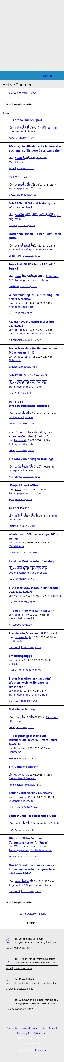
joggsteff (19, 614)
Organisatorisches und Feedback (28, 572)
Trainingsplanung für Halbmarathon (30, 850)
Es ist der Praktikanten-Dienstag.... (33, 561)
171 (20, 183)
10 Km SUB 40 (18, 177)
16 (40, 880)
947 (26, 126)
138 (20, 568)
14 (35, 275)
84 (35, 465)
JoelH (17, 515)
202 (26, 822)
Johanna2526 (16, 784)
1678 (49, 214)
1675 (28, 214)
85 (40, 465)
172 (26, 183)
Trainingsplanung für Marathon (28, 694)
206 (38, 157)
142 (44, 568)
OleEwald (14, 701)
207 (44, 157)
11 (19, 275)
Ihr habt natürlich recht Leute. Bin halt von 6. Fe (36, 983)
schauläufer (22, 881)
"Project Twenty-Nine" (24, 485)
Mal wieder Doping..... (23, 709)
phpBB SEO (40, 1050)
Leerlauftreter (23, 184)
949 (38, 126)
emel (11, 393)
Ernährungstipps (20, 656)
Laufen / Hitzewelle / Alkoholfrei (31, 793)
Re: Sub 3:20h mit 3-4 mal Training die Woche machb (36, 999)
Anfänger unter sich (21, 306)
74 (35, 716)
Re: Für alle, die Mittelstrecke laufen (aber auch (36, 959)
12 (24, 275)
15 (40, 275)
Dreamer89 (21, 303)
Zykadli (12, 168)
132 (32, 382)
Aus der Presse (19, 508)
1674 (20, 214)
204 (26, 157)
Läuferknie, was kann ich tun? (33, 611)
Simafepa (14, 366)
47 (35, 244)
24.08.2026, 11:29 (22, 948)
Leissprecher (15, 255)
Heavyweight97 (23, 797)
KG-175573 (14, 856)
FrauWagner (21, 774)
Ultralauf (14, 663)
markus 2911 (21, 660)
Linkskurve (14, 807)
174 (38, 183)
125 (26, 412)
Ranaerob (19, 542)
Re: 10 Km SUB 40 (24, 979)
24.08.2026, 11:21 (25, 988)
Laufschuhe (53, 823)
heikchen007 (15, 476)
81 (19, 465)
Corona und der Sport (27, 120)
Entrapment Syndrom (23, 767)
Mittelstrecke (16, 162)
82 (24, 465)
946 (20, 126)
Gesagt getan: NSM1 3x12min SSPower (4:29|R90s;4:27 (36, 1003)
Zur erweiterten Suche (21, 93)
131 (26, 382)
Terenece (19, 748)
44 (19, 244)
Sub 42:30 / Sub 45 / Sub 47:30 (28, 375)
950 (44, 126)
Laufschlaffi (22, 466)
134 (44, 382)
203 (20, 157)
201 (20, 822)
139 (26, 568)
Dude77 (13, 225)
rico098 (13, 624)
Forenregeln (23, 1033)
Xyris (11, 313)
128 (44, 412)
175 (44, 183)
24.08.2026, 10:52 (24, 1009)
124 (20, 412)
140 (32, 568)
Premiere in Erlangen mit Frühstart (33, 633)
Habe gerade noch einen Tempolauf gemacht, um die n (36, 962)
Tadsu (17, 691)
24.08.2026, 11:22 (23, 968)
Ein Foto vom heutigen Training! (31, 459)
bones (12, 137)
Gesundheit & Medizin (22, 618)
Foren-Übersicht (29, 1028)
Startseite (12, 1028)
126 (32, 412)
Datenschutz (40, 1033)
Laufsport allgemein (21, 417)
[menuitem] (47, 75)
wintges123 (21, 356)
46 (30, 244)
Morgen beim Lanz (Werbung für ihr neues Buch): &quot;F (36, 942)
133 (38, 382)
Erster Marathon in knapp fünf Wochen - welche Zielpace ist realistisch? (30, 683)
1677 (42, 214)
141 (38, 568)
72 (24, 716)
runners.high (16, 339)
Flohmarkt (15, 360)
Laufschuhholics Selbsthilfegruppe (33, 816)
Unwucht (14, 194)
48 (40, 244)
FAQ (43, 1028)
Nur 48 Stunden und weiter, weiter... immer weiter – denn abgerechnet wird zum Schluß (33, 869)
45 (24, 244)
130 (20, 382)
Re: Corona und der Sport (28, 938)
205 (32, 157)
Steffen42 (14, 286)
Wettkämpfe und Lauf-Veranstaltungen (32, 333)
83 (30, 465)
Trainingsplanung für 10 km (25, 188)
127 (38, 412)
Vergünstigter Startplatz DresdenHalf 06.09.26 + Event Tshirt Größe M (33, 740)
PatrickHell (20, 440)
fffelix (17, 846)
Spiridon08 (20, 329)
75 (40, 716)
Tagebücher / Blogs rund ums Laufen (31, 249)
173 (32, 183)
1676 (35, 214)
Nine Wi (13, 602)
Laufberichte (16, 641)
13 (30, 275)
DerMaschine (23, 413)
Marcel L (19, 595)
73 (30, 716)
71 (19, 716)
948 (32, 126)
